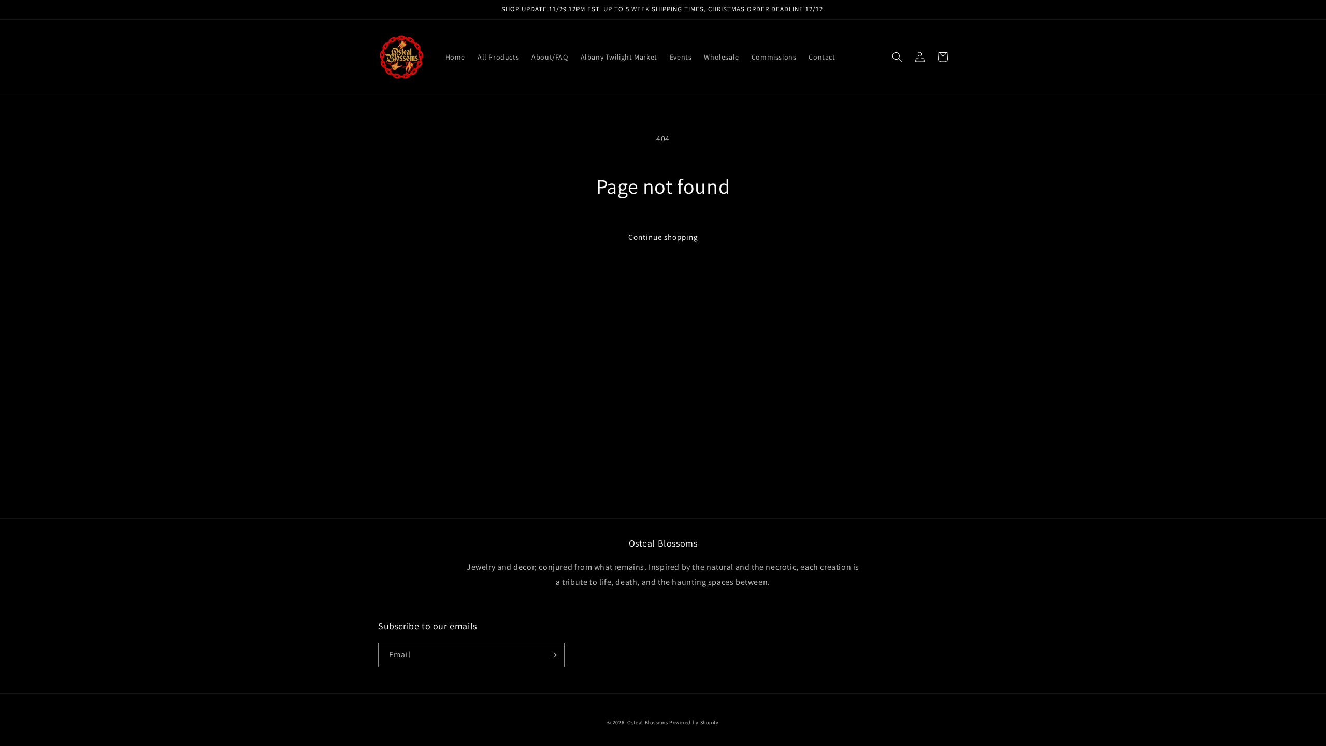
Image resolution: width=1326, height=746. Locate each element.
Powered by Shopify (694, 722)
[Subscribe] (552, 655)
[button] (897, 57)
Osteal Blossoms (647, 722)
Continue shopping (663, 237)
